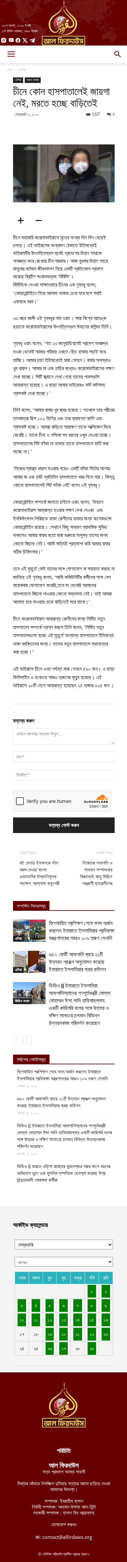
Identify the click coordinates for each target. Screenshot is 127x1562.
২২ (92, 1334)
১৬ (106, 1319)
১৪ (77, 1319)
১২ (50, 1319)
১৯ (50, 1334)
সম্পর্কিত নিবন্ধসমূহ (31, 906)
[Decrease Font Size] (40, 220)
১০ (22, 1319)
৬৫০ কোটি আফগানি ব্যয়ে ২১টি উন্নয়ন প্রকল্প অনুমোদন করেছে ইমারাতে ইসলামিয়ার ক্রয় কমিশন (77, 962)
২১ (77, 1334)
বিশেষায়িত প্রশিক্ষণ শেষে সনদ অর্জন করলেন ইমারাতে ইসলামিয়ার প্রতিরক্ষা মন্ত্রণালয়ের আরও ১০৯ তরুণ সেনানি (81, 930)
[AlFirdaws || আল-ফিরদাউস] (63, 23)
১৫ (91, 1319)
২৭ (63, 1348)
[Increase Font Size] (22, 220)
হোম (9, 70)
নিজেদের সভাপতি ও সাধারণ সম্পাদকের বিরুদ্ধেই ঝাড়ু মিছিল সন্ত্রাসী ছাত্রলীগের (96, 873)
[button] (118, 54)
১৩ (63, 1319)
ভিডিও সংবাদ (22, 1001)
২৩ (105, 1334)
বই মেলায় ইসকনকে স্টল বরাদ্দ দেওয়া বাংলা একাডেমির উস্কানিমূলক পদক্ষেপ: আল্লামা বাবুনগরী (40, 873)
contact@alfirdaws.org (67, 1537)
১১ (36, 1319)
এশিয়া (22, 70)
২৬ (50, 1348)
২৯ (92, 1348)
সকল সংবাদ (33, 80)
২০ (63, 1334)
